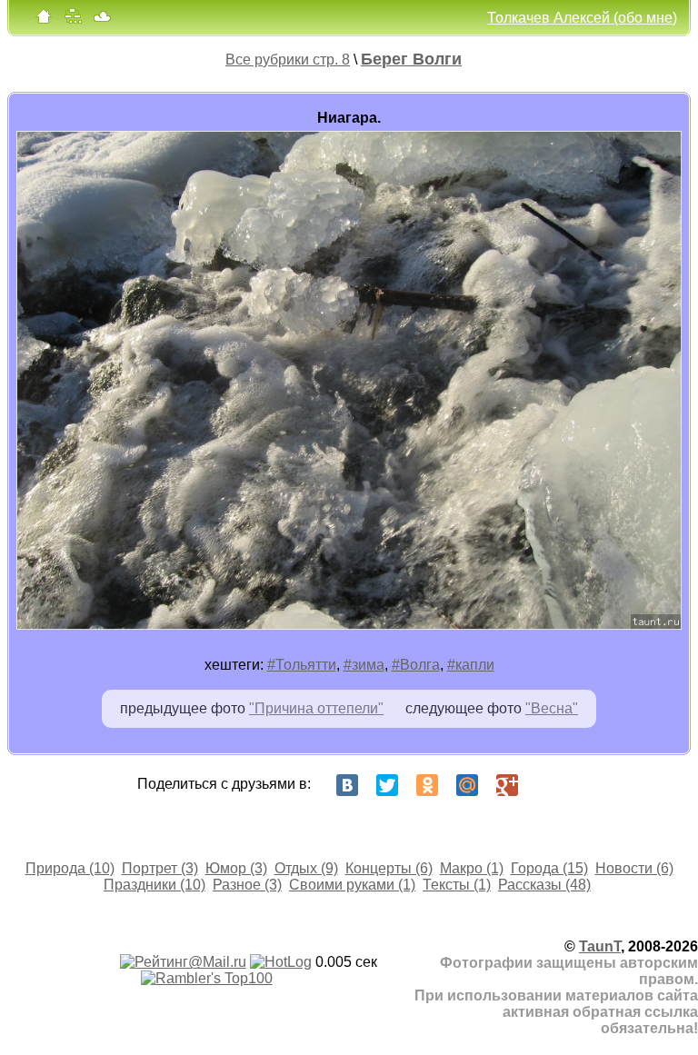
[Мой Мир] (467, 785)
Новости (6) (634, 868)
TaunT (600, 946)
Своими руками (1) (352, 884)
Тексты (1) (457, 884)
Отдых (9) (306, 868)
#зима (364, 664)
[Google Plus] (507, 785)
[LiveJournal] (547, 785)
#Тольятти (301, 664)
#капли (470, 664)
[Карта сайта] (73, 20)
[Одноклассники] (427, 785)
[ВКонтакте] (347, 785)
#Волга (416, 664)
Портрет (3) (160, 868)
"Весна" (551, 708)
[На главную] (44, 20)
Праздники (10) (154, 884)
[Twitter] (387, 785)
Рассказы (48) (544, 884)
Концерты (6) (389, 868)
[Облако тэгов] (102, 20)
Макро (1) (472, 868)
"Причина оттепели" (316, 708)
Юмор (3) (236, 868)
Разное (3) (247, 884)
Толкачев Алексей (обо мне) (582, 17)
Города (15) (549, 868)
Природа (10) (70, 868)
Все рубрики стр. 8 (287, 59)
